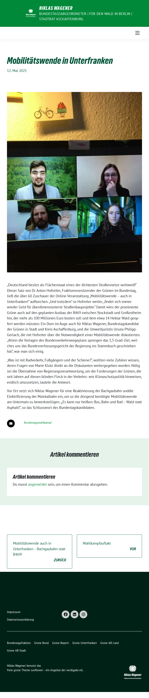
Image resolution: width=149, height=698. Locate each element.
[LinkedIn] (74, 614)
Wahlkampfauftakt (109, 546)
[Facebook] (65, 614)
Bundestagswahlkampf (38, 422)
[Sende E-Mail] (11, 423)
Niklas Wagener (56, 8)
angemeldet (37, 484)
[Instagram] (83, 614)
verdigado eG (74, 670)
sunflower (37, 670)
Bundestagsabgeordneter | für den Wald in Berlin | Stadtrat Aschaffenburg (85, 16)
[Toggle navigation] (137, 33)
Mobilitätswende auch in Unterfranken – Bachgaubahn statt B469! (39, 551)
